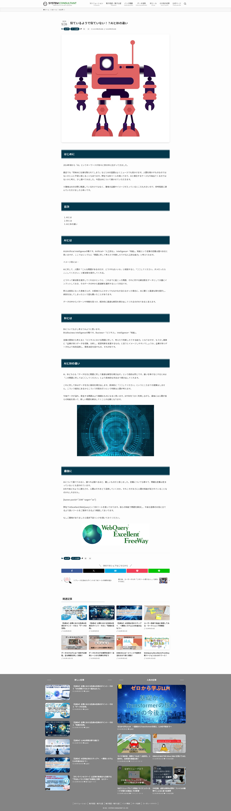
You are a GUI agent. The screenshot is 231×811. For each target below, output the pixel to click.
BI (84, 29)
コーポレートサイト (150, 803)
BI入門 (67, 29)
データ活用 (75, 29)
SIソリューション (80, 803)
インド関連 (126, 803)
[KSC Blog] (59, 4)
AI (88, 29)
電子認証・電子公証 (96, 803)
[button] (72, 571)
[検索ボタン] (185, 4)
